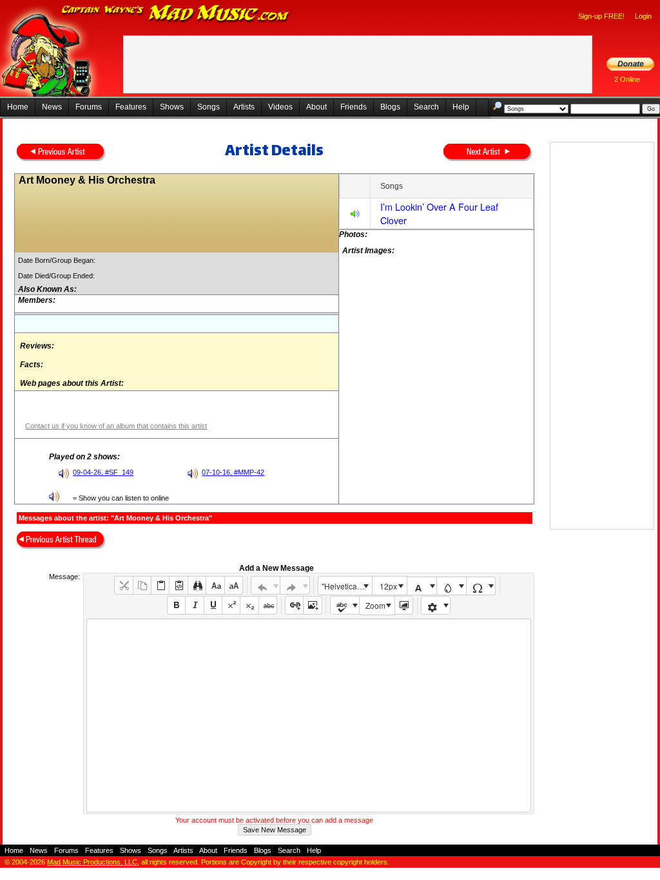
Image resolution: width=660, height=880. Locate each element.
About (316, 106)
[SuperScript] (231, 605)
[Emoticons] (436, 605)
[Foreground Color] (421, 586)
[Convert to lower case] (215, 585)
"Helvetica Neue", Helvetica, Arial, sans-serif (347, 585)
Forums (88, 106)
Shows (172, 106)
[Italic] (194, 605)
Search (426, 106)
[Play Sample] (355, 215)
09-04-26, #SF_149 (103, 472)
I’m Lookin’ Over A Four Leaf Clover (439, 213)
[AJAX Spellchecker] (345, 605)
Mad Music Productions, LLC (92, 862)
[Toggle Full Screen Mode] (403, 605)
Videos (280, 106)
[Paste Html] (178, 585)
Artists (244, 106)
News (52, 106)
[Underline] (213, 605)
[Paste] (160, 585)
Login (643, 16)
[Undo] (265, 585)
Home (17, 106)
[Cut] (123, 585)
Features (130, 106)
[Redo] (294, 585)
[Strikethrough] (268, 605)
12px (388, 585)
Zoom (375, 605)
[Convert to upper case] (233, 585)
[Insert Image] (312, 605)
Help (460, 106)
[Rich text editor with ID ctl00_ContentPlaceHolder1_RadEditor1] (308, 715)
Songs (208, 106)
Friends (353, 106)
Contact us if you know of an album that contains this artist (116, 426)
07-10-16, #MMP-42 (233, 472)
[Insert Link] (294, 605)
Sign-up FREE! (601, 16)
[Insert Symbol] (481, 586)
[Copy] (142, 585)
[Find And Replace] (197, 585)
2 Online (627, 79)
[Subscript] (249, 605)
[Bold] (176, 605)
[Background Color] (451, 586)
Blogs (390, 106)
